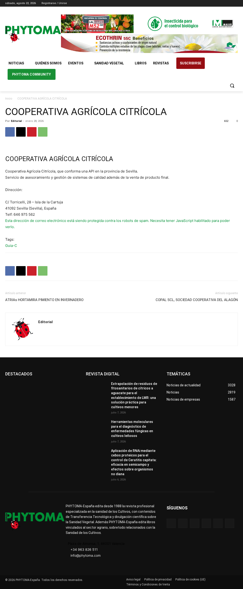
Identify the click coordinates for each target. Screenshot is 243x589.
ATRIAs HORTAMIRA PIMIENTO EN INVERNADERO (44, 300)
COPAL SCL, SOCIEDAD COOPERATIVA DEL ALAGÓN (197, 300)
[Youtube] (235, 3)
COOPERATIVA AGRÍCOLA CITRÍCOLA (59, 159)
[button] (232, 85)
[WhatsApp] (42, 132)
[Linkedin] (222, 3)
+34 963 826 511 (84, 549)
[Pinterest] (32, 132)
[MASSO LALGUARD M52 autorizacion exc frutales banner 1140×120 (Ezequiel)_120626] (149, 23)
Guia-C (11, 245)
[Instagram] (215, 3)
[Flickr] (182, 523)
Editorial (16, 121)
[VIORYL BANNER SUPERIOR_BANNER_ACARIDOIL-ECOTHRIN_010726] (149, 43)
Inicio (8, 98)
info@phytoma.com (85, 555)
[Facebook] (208, 3)
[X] (228, 3)
